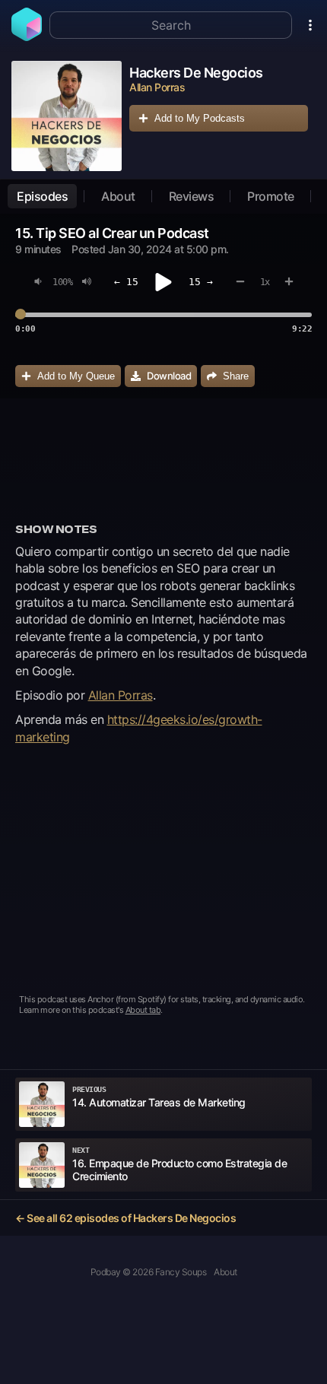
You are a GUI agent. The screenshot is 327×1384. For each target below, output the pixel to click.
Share (236, 376)
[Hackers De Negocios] (66, 116)
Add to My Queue (76, 376)
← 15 (126, 281)
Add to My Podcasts (199, 118)
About (118, 196)
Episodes (42, 196)
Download (169, 376)
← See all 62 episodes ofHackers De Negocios (125, 1217)
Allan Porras (120, 695)
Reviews (191, 196)
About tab (143, 1010)
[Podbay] (26, 36)
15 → (201, 281)
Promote (270, 196)
